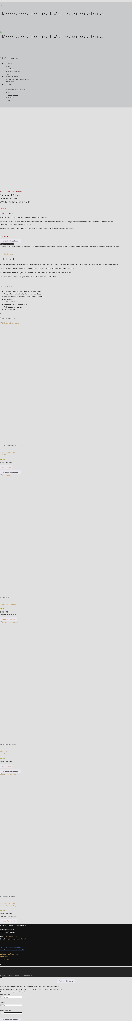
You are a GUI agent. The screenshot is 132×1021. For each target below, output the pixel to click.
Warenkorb (11, 97)
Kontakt (9, 84)
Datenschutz (4, 959)
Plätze (2, 1003)
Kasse (9, 100)
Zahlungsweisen (13, 95)
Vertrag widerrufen (66, 981)
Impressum (4, 957)
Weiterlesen (6, 467)
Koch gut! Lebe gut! (14, 71)
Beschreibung (9, 254)
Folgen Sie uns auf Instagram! (10, 947)
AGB (9, 92)
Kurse (8, 66)
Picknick (8, 74)
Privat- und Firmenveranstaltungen (18, 79)
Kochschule (10, 63)
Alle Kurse (11, 69)
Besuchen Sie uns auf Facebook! (12, 950)
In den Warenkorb (8, 619)
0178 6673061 (11, 936)
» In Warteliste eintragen (10, 241)
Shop (7, 87)
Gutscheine (10, 82)
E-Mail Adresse (5, 994)
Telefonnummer (5, 1011)
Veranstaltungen (12, 76)
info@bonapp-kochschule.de (16, 939)
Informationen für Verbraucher (17, 89)
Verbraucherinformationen (9, 954)
